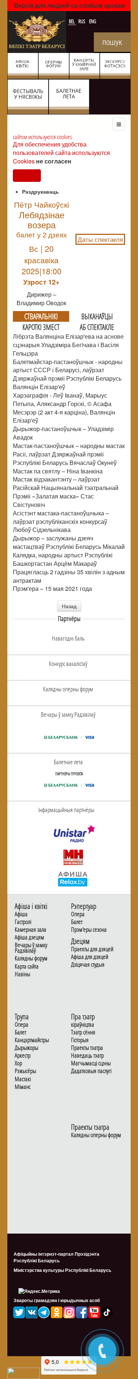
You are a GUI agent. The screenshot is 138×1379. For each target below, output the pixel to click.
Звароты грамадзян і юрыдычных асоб (57, 1300)
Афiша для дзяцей (89, 957)
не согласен (53, 161)
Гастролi (23, 922)
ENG (92, 21)
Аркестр (23, 1055)
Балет (76, 922)
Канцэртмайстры (32, 1040)
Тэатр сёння (83, 1032)
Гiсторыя (80, 1040)
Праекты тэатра (87, 1048)
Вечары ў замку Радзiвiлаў (31, 947)
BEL (72, 21)
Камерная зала (30, 929)
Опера (78, 914)
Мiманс (23, 1087)
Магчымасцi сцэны (91, 1063)
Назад (69, 606)
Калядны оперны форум (96, 1135)
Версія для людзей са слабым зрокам (69, 5)
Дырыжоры (26, 1048)
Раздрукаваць (40, 191)
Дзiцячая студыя (88, 964)
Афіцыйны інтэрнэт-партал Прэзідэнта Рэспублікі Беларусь (56, 1257)
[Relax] (73, 878)
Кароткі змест (41, 327)
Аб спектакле (97, 327)
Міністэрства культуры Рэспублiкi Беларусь (62, 1270)
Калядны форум (31, 958)
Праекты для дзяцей (92, 949)
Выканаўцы (97, 316)
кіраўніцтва (82, 1024)
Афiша (21, 914)
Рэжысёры (25, 1071)
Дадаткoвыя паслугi (91, 1071)
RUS (82, 21)
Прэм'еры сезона (89, 929)
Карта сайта (27, 966)
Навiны (22, 974)
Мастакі (23, 1079)
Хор (18, 1063)
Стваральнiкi (41, 316)
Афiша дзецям (29, 937)
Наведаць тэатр (87, 1055)
